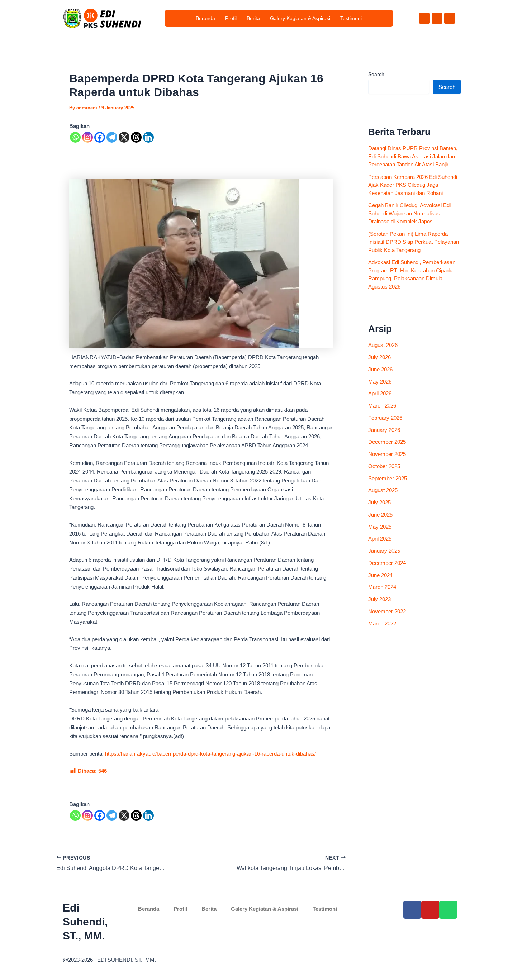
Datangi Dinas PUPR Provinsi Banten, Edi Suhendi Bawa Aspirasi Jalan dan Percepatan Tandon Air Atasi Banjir (412, 156)
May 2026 (379, 382)
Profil (231, 18)
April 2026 (379, 393)
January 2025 (384, 551)
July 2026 (379, 357)
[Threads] (136, 137)
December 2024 (387, 563)
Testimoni (351, 18)
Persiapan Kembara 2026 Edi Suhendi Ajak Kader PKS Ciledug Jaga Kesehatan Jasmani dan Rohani (412, 185)
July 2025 (379, 502)
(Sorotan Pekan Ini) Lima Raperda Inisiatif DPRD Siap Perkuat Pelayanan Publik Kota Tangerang (413, 242)
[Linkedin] (148, 137)
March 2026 (382, 406)
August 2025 (383, 490)
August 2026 (383, 345)
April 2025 (379, 539)
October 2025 (384, 466)
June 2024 (380, 575)
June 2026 (380, 369)
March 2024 (382, 587)
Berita (253, 18)
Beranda (205, 18)
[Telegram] (111, 137)
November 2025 (387, 454)
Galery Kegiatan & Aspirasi (300, 18)
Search (376, 74)
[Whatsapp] (75, 137)
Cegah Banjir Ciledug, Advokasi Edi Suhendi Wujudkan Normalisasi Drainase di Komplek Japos (409, 213)
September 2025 (387, 478)
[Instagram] (87, 137)
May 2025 (379, 527)
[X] (124, 137)
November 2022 (387, 611)
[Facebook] (99, 137)
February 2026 (385, 418)
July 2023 (379, 599)
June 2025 (380, 514)
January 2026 (384, 430)
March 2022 (382, 623)
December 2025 (387, 442)
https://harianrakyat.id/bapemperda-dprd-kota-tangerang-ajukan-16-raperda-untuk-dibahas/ (210, 754)
